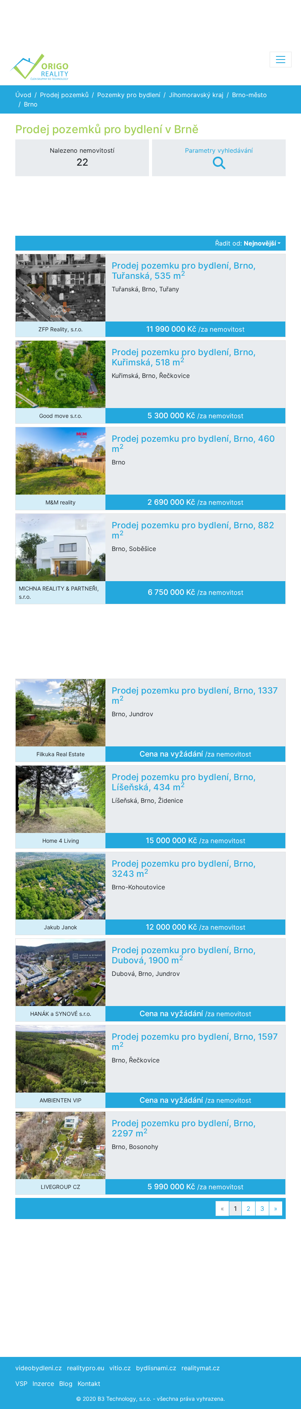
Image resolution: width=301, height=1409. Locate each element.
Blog (66, 1383)
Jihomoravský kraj (196, 95)
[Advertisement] (150, 23)
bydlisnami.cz (156, 1368)
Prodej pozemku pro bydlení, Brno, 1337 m (195, 695)
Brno (31, 104)
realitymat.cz (200, 1368)
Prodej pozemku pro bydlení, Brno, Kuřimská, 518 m (184, 357)
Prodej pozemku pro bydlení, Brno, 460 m (193, 444)
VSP (21, 1383)
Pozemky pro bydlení (128, 95)
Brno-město (249, 95)
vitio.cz (120, 1368)
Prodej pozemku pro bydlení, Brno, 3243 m (184, 868)
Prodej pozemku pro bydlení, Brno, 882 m (193, 530)
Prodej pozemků (64, 95)
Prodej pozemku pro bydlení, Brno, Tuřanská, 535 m (184, 270)
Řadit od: (245, 243)
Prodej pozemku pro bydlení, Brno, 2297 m (184, 1128)
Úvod (23, 95)
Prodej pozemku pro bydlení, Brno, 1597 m (195, 1041)
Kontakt (89, 1383)
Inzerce (43, 1383)
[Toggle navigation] (281, 59)
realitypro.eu (85, 1368)
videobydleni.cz (38, 1368)
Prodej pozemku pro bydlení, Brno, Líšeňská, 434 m (184, 782)
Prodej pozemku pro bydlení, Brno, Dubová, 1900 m (184, 955)
